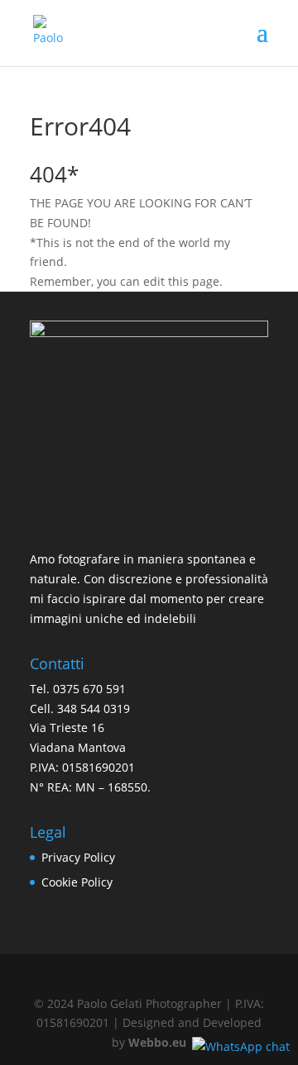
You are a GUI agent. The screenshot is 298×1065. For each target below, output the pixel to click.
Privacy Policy (78, 857)
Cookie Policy (77, 882)
